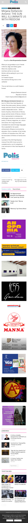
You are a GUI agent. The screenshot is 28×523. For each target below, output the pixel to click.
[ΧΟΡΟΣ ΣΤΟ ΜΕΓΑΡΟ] (21, 479)
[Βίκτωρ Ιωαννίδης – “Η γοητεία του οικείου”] (7, 494)
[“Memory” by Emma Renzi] (5, 210)
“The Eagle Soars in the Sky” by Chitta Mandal (20, 180)
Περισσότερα (16, 189)
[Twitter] (11, 25)
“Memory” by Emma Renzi (18, 208)
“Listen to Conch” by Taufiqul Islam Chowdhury (7, 181)
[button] (2, 2)
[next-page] (5, 216)
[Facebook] (8, 25)
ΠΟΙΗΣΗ (13, 8)
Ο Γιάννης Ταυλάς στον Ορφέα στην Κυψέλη (17, 459)
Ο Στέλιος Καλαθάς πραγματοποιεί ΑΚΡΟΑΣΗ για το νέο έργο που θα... (18, 436)
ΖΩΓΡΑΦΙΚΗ (4, 497)
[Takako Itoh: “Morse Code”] (5, 203)
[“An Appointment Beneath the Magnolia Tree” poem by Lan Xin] (5, 195)
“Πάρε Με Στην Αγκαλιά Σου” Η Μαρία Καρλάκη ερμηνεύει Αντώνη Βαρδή (18, 452)
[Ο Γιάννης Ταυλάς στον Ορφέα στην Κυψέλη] (5, 460)
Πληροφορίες (18, 520)
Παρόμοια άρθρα (6, 189)
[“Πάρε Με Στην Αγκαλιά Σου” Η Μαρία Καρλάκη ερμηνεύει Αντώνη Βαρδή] (5, 452)
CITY (3, 482)
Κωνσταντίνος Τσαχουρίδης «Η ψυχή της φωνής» (18, 443)
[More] (22, 170)
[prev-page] (3, 216)
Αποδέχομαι (10, 520)
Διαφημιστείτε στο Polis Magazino (13, 512)
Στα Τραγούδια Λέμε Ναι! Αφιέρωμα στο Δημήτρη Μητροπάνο (20, 500)
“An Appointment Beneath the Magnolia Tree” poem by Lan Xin (17, 195)
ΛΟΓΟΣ (9, 8)
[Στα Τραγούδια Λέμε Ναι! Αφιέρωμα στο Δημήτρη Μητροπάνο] (21, 493)
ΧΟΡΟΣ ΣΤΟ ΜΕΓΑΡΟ (20, 484)
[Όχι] (26, 518)
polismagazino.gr (5, 161)
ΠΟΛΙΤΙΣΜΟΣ (4, 8)
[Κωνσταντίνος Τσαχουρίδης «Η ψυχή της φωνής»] (5, 445)
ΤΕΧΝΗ (18, 8)
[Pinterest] (15, 25)
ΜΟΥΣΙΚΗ (17, 482)
